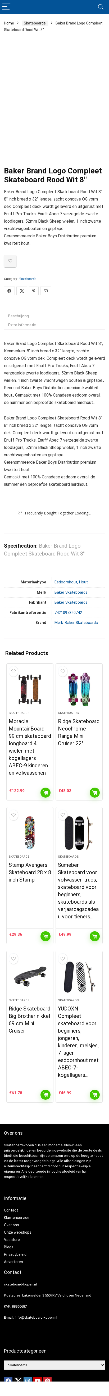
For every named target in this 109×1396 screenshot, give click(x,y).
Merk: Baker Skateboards (76, 623)
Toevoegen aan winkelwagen (45, 793)
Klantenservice (16, 1217)
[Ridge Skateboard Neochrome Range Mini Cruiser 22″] (79, 689)
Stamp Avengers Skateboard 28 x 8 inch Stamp (30, 872)
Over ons (11, 1225)
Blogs (8, 1247)
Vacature (12, 1240)
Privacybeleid (15, 1254)
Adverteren (13, 1262)
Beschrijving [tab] (18, 316)
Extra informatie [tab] (22, 325)
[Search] (100, 7)
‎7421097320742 (68, 613)
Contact (11, 1210)
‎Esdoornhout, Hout (71, 582)
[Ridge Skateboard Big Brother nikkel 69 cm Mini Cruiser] (30, 977)
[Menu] (6, 7)
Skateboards (35, 23)
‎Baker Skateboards (71, 592)
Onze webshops (17, 1232)
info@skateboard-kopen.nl (36, 1317)
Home (9, 23)
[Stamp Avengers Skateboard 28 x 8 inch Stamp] (30, 833)
